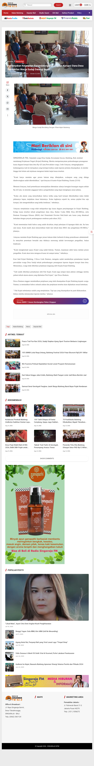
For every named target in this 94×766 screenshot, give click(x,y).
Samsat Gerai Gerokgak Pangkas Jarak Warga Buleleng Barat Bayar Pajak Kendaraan (54, 386)
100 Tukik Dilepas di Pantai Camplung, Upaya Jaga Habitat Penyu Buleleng (46, 421)
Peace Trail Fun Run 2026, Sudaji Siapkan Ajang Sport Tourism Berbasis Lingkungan (54, 341)
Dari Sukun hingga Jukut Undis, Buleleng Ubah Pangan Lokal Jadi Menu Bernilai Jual (54, 375)
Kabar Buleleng (17, 13)
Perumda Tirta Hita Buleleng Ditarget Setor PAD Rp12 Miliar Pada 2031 (75, 446)
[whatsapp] (7, 102)
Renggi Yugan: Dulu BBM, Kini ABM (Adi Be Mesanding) (37, 631)
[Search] (70, 5)
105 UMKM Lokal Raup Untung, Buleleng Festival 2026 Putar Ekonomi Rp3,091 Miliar (54, 353)
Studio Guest (44, 13)
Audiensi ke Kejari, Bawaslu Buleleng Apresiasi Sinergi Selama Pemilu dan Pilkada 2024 (49, 664)
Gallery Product (68, 13)
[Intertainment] (49, 18)
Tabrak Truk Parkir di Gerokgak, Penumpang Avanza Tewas (46, 446)
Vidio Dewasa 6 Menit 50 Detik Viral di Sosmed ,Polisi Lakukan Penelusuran (45, 653)
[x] (7, 96)
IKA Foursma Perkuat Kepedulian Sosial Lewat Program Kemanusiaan (48, 364)
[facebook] (7, 90)
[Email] (7, 109)
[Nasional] (12, 18)
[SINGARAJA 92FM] (9, 5)
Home (6, 13)
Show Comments (47, 458)
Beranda (10, 61)
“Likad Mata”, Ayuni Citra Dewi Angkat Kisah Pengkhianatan (28, 624)
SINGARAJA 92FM (53, 746)
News (28, 326)
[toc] (91, 232)
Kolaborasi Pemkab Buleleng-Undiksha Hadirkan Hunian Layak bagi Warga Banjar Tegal (17, 421)
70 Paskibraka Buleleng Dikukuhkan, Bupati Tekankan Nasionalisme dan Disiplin (74, 421)
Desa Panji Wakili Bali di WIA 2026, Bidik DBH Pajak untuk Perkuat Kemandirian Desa (16, 446)
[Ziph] (70, 18)
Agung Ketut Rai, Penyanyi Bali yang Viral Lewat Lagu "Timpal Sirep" (42, 642)
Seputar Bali (31, 13)
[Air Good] (29, 18)
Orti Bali (56, 13)
